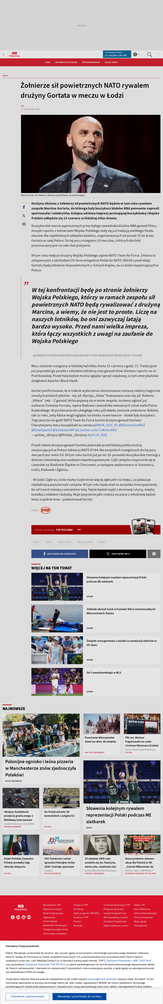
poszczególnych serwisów (102, 979)
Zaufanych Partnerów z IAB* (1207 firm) (128, 960)
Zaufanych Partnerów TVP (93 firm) (45, 964)
